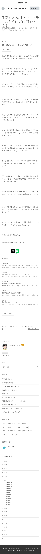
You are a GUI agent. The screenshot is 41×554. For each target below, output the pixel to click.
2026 (5, 461)
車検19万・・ (6, 394)
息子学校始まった (7, 379)
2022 (5, 476)
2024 (5, 469)
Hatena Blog (18, 550)
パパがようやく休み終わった (11, 412)
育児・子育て (11, 446)
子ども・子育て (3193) (9, 424)
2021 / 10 (9, 486)
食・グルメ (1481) (8, 427)
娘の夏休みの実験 (7, 383)
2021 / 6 (8, 494)
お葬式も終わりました (9, 405)
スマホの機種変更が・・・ (10, 386)
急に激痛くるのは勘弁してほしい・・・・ (15, 274)
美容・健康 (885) (22, 424)
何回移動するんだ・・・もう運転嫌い (14, 401)
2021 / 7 (8, 492)
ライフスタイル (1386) (21, 427)
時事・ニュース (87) (8, 434)
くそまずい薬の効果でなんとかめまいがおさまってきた (20, 265)
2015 (5, 527)
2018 (5, 516)
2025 (5, 465)
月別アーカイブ (7, 456)
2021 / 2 (8, 502)
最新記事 (5, 375)
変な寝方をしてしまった (10, 302)
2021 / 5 (8, 496)
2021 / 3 (8, 500)
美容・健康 (6, 50)
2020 (5, 508)
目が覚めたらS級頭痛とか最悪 (11, 284)
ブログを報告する (29, 550)
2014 (5, 531)
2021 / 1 (8, 504)
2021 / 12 (9, 482)
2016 (5, 523)
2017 (5, 519)
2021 (5, 480)
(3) (17, 434)
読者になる (34, 8)
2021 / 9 (8, 488)
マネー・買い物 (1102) (9, 431)
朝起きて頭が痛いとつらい (17, 45)
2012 (5, 538)
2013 (5, 534)
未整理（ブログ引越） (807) (25, 431)
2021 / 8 (8, 490)
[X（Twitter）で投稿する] (13, 251)
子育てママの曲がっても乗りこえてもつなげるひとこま (20, 21)
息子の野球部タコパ (8, 397)
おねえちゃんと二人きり (10, 390)
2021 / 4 (8, 498)
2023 (5, 472)
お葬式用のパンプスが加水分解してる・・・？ (17, 408)
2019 (5, 512)
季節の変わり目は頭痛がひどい (12, 293)
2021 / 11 (9, 484)
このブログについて (8, 355)
